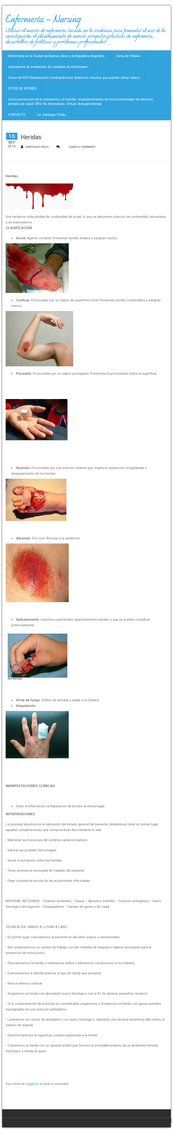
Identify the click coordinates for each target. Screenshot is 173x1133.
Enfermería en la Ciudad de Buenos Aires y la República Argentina (56, 56)
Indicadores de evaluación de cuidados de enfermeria (47, 67)
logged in (32, 1084)
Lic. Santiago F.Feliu (51, 115)
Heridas (31, 137)
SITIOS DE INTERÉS (22, 88)
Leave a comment (82, 147)
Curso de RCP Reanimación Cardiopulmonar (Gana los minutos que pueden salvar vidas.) (74, 78)
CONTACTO (16, 115)
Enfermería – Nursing (43, 21)
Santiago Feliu (37, 147)
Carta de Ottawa (128, 56)
